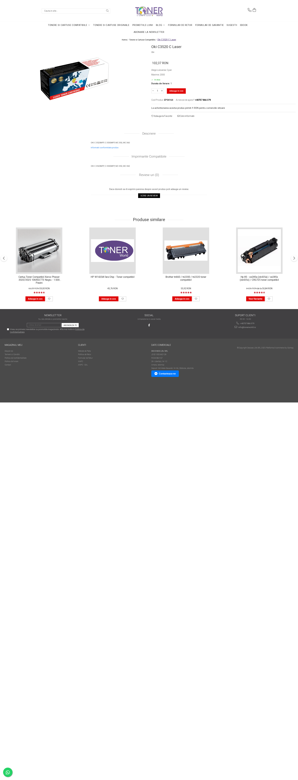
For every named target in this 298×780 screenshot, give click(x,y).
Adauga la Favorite (163, 116)
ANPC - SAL (83, 365)
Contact (8, 365)
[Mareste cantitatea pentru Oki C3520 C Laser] (162, 90)
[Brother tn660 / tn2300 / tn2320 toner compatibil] (186, 250)
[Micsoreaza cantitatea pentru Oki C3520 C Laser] (153, 90)
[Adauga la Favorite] (49, 298)
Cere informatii (187, 116)
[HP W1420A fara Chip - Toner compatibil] (112, 250)
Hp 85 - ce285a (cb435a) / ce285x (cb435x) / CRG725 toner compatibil (259, 278)
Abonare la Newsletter (149, 32)
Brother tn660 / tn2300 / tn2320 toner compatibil (185, 278)
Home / (125, 40)
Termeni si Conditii (12, 354)
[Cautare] (107, 10)
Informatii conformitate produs (104, 147)
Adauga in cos (176, 91)
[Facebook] (149, 325)
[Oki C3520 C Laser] (74, 78)
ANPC (80, 361)
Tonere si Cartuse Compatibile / (143, 40)
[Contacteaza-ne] (249, 10)
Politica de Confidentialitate (15, 358)
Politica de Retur (84, 354)
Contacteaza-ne (167, 373)
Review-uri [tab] (148, 175)
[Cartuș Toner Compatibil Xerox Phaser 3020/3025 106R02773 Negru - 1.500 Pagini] (39, 250)
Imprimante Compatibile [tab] (149, 156)
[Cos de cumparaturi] (254, 10)
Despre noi (9, 351)
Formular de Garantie (209, 25)
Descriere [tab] (149, 133)
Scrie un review (149, 195)
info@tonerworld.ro (247, 327)
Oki (152, 52)
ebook (244, 25)
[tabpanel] (74, 78)
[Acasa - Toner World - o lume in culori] (149, 10)
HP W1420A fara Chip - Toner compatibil (112, 276)
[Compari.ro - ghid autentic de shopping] (15, 390)
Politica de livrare (11, 361)
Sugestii (232, 25)
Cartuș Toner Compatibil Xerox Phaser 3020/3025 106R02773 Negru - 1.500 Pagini (39, 279)
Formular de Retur (180, 25)
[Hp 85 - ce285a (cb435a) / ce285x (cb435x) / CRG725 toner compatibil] (259, 250)
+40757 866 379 (247, 323)
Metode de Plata (84, 351)
